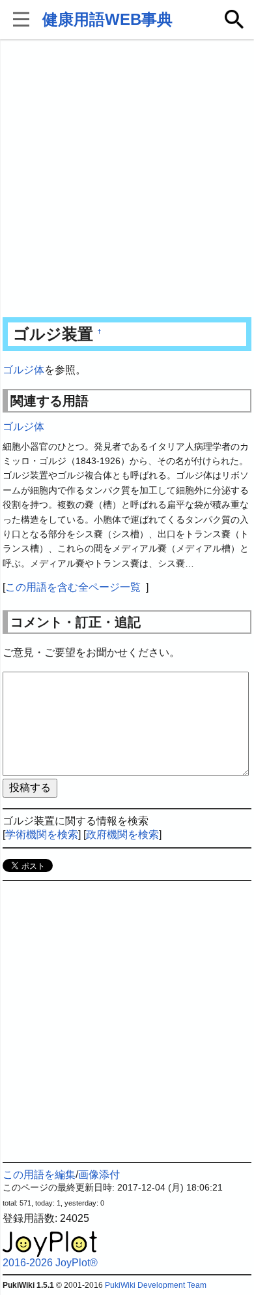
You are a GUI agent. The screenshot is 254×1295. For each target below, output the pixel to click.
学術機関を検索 (41, 834)
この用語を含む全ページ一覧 (73, 587)
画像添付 (99, 1174)
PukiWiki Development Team (155, 1285)
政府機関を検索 (122, 834)
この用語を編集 (39, 1174)
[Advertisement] (127, 179)
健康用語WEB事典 (107, 19)
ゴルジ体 (23, 369)
